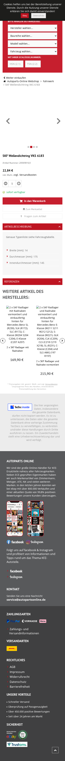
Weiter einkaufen (16, 77)
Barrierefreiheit (20, 687)
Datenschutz (38, 15)
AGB (12, 667)
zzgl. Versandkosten (25, 174)
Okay (25, 15)
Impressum (17, 672)
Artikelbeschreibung (18, 226)
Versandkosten (51, 384)
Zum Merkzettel (34, 209)
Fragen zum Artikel (35, 216)
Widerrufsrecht (20, 677)
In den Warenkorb (34, 201)
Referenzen (11, 281)
